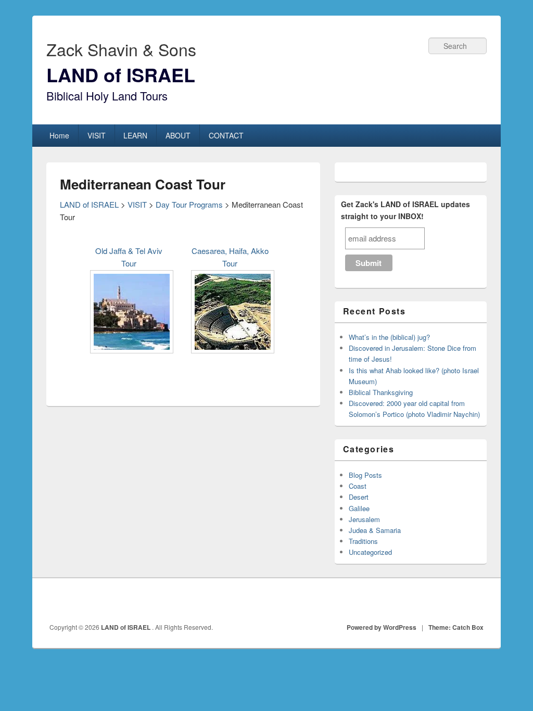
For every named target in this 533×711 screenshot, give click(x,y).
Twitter (453, 601)
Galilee (359, 508)
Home (59, 135)
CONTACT (226, 135)
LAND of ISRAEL (120, 74)
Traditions (363, 541)
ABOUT (178, 135)
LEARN (135, 135)
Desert (359, 497)
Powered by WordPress (381, 627)
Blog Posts (365, 475)
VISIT (96, 135)
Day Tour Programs (189, 204)
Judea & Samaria (375, 530)
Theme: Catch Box (456, 627)
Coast (357, 486)
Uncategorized (370, 552)
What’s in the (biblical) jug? (389, 337)
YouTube (476, 601)
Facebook (430, 601)
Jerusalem (364, 519)
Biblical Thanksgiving (381, 392)
